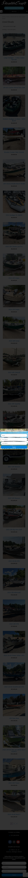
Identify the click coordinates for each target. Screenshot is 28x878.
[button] (27, 430)
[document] (14, 439)
